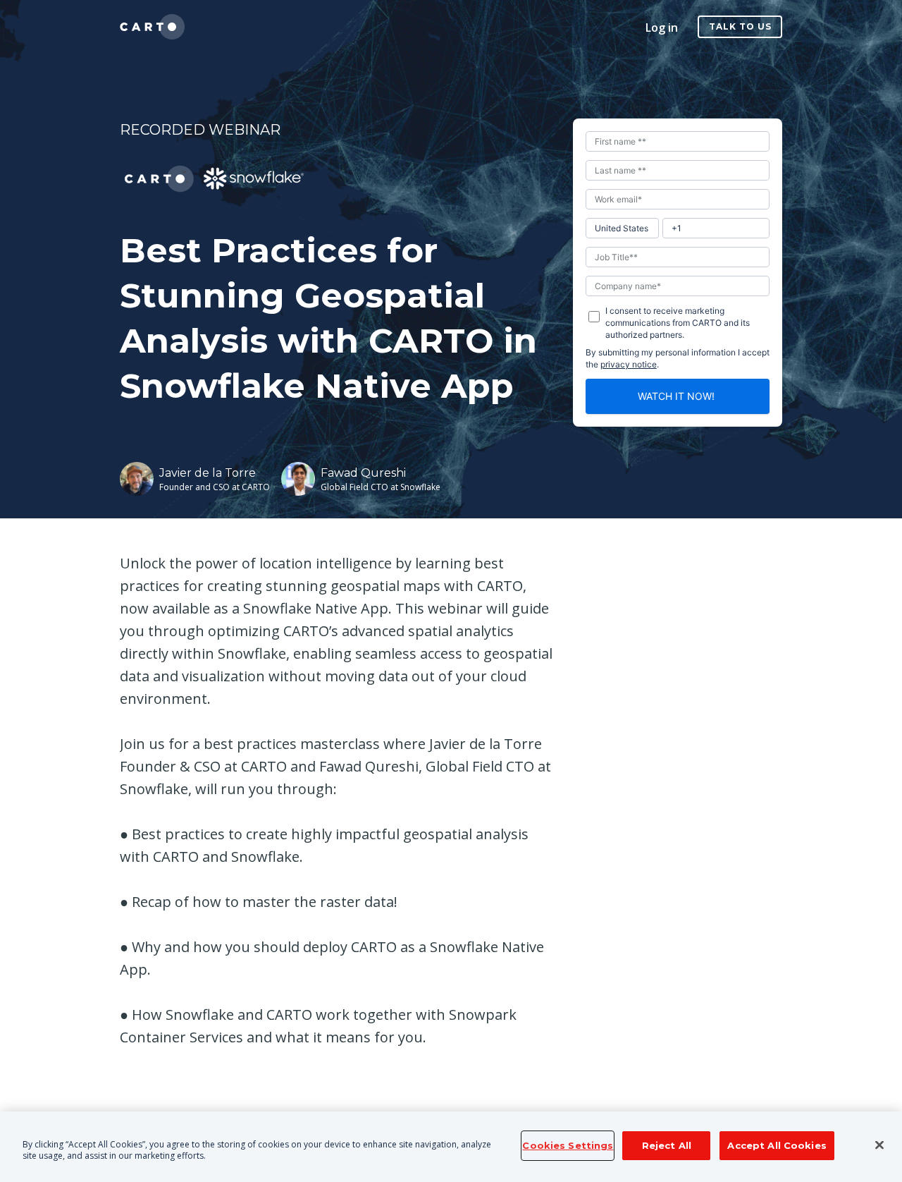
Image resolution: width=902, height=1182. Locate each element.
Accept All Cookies (776, 1145)
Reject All (666, 1145)
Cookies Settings (567, 1145)
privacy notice (628, 364)
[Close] (879, 1145)
